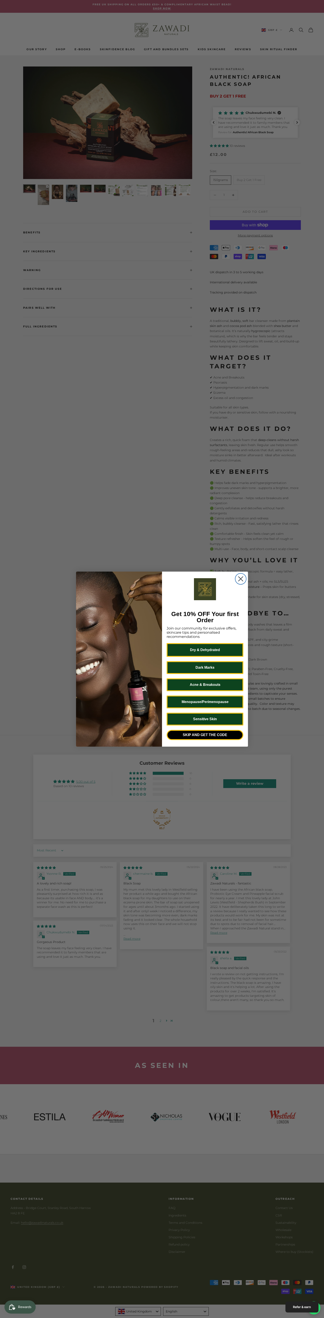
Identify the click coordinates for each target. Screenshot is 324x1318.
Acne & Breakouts (205, 685)
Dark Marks (205, 667)
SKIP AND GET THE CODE (205, 735)
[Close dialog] (240, 578)
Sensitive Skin (205, 719)
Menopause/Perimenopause (205, 702)
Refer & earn (302, 1307)
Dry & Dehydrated (205, 650)
